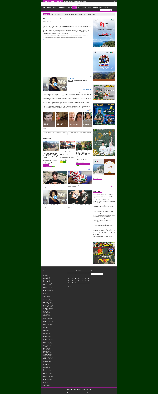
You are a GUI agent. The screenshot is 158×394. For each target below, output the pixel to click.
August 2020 (45, 380)
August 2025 (45, 291)
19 (82, 278)
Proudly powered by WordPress (71, 392)
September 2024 (46, 308)
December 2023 (46, 321)
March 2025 (45, 299)
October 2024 (46, 306)
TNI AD (74, 7)
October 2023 (46, 324)
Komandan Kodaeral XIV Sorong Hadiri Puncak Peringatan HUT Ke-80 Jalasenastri (81, 1)
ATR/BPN (89, 7)
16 (72, 278)
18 (78, 278)
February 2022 (46, 354)
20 (85, 278)
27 (85, 280)
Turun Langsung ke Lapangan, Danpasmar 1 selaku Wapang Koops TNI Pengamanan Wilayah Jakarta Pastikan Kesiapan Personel (104, 206)
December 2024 (46, 303)
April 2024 (45, 315)
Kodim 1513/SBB (46, 165)
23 (72, 280)
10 (75, 276)
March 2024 (45, 317)
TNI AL (79, 7)
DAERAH (69, 7)
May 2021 (45, 367)
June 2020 (45, 383)
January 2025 (45, 302)
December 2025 (46, 286)
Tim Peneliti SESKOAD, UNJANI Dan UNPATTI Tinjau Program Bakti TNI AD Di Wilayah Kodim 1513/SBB (103, 211)
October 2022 (46, 342)
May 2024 (45, 314)
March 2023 (45, 334)
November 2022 (46, 340)
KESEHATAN (95, 7)
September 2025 (46, 290)
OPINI (100, 7)
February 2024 (46, 318)
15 (68, 278)
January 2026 (45, 284)
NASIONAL (55, 7)
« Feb (68, 286)
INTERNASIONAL (62, 7)
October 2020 (46, 377)
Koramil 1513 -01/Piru (86, 163)
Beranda (49, 7)
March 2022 (45, 352)
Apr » (71, 286)
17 (75, 278)
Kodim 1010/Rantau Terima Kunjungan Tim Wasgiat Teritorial (81, 133)
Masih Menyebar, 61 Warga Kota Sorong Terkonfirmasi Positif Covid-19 (55, 133)
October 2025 (46, 289)
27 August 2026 (63, 150)
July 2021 (45, 364)
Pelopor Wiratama (54, 151)
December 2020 (46, 375)
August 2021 (45, 363)
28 (88, 280)
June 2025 (45, 294)
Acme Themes (91, 392)
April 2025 (45, 297)
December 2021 (46, 357)
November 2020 (46, 376)
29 (68, 282)
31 (75, 282)
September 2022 (46, 343)
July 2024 (45, 311)
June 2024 (45, 312)
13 (85, 276)
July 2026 (45, 275)
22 (68, 280)
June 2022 (45, 348)
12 (82, 276)
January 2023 (45, 337)
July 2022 (45, 346)
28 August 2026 (47, 151)
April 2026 (45, 280)
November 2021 (46, 358)
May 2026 (45, 278)
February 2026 (46, 283)
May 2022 (45, 349)
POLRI (84, 7)
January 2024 (45, 320)
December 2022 (46, 339)
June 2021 (45, 366)
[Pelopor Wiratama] (44, 7)
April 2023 (45, 333)
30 (72, 282)
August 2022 (45, 345)
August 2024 (45, 309)
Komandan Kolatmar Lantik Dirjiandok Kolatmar (103, 232)
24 (75, 280)
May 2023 (45, 332)
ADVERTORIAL (107, 7)
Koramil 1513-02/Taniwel (48, 166)
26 (82, 280)
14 (88, 276)
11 (78, 276)
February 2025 (46, 300)
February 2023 (46, 336)
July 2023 (45, 329)
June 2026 (45, 277)
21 (88, 278)
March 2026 (45, 281)
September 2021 (46, 361)
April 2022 (45, 351)
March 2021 (45, 370)
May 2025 (45, 296)
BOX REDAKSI (49, 10)
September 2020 (46, 379)
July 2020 (45, 382)
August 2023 (45, 327)
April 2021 (45, 369)
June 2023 (45, 330)
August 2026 (45, 274)
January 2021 (45, 373)
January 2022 (45, 355)
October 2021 (46, 360)
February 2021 (46, 372)
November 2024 (46, 305)
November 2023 (46, 323)
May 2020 (45, 385)
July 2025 (45, 293)
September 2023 (46, 326)
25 (78, 280)
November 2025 (46, 287)
